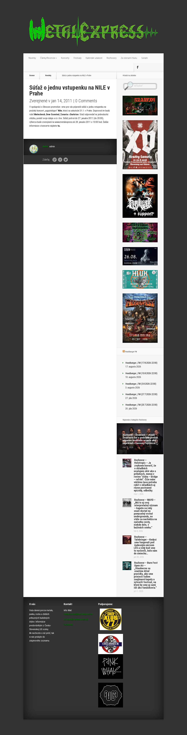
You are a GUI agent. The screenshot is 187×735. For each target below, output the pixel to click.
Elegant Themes (131, 727)
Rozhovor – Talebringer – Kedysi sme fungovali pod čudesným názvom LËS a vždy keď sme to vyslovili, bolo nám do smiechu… (145, 545)
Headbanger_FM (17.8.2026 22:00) (141, 362)
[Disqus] (70, 211)
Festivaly (77, 58)
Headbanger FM (131, 352)
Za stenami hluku (129, 58)
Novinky (32, 58)
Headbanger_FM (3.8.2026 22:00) (140, 383)
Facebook (60, 159)
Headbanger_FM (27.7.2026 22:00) (141, 394)
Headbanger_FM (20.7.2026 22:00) (141, 404)
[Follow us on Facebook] (137, 67)
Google (54, 159)
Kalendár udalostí (94, 58)
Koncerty (65, 58)
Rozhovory (111, 58)
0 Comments (86, 100)
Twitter (65, 159)
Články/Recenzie (48, 58)
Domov (31, 75)
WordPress (158, 727)
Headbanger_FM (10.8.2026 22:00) (141, 373)
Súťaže (144, 58)
